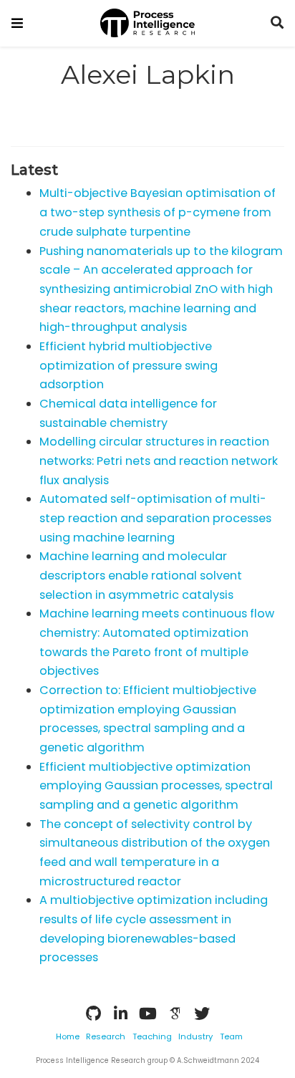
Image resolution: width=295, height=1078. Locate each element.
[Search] (277, 23)
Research (105, 1036)
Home (67, 1036)
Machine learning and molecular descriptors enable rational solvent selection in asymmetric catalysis (140, 575)
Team (231, 1036)
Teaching (152, 1036)
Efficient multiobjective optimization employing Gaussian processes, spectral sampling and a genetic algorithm (156, 786)
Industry (195, 1036)
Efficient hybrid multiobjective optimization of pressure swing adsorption (128, 365)
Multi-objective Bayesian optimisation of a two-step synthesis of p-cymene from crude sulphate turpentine (157, 212)
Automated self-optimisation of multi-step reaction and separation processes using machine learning (155, 518)
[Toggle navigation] (17, 23)
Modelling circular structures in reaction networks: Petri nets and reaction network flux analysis (158, 460)
